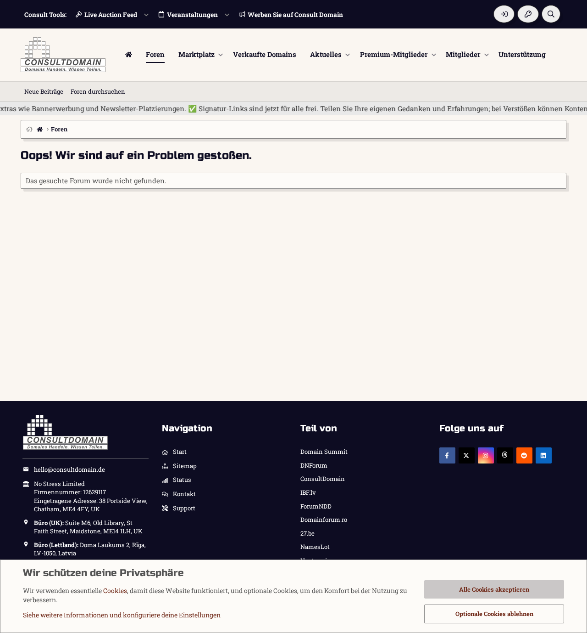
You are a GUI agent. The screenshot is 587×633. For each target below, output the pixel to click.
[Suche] (551, 14)
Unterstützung (522, 54)
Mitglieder (463, 54)
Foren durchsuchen (98, 91)
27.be (307, 533)
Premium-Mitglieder (393, 54)
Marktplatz (196, 54)
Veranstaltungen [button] (192, 14)
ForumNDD (316, 506)
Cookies (115, 590)
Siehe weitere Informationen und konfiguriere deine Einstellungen (122, 614)
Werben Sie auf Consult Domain (295, 14)
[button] (221, 54)
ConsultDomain (322, 479)
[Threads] (505, 455)
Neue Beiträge (43, 91)
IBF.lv (308, 492)
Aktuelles (326, 54)
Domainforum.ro (323, 519)
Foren (155, 54)
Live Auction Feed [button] (110, 14)
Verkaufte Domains (264, 54)
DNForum (313, 465)
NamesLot (315, 547)
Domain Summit (324, 451)
